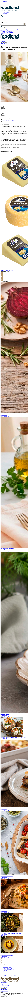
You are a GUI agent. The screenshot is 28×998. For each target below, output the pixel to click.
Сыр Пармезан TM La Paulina (7, 120)
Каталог (5, 1)
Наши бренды (6, 2)
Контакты (5, 13)
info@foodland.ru (12, 40)
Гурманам (5, 3)
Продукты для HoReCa (8, 968)
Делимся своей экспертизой (9, 975)
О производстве (4, 32)
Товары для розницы (9, 29)
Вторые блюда (4, 43)
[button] (24, 24)
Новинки (5, 970)
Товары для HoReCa (18, 29)
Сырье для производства (8, 969)
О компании (6, 12)
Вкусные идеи (11, 32)
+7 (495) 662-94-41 (5, 40)
